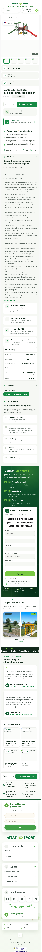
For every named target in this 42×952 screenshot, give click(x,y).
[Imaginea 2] (14, 61)
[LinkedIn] (36, 899)
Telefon (8, 545)
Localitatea (9, 561)
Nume (7, 530)
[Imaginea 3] (21, 61)
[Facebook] (7, 899)
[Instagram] (15, 899)
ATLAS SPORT (20, 942)
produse (18, 17)
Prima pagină (9, 17)
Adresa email (9, 538)
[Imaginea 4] (28, 61)
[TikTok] (29, 899)
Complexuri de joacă (30, 17)
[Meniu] (36, 3)
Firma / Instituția (11, 553)
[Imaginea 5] (35, 61)
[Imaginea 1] (6, 61)
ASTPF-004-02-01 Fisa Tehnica (16, 394)
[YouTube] (22, 899)
